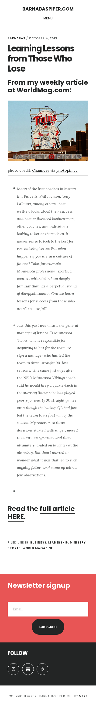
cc (75, 170)
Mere (83, 696)
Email (12, 598)
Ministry (78, 542)
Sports (14, 548)
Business (38, 542)
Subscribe (48, 626)
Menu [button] (48, 18)
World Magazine (38, 548)
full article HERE (41, 512)
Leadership (58, 542)
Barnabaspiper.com (48, 9)
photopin (64, 170)
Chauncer (40, 170)
